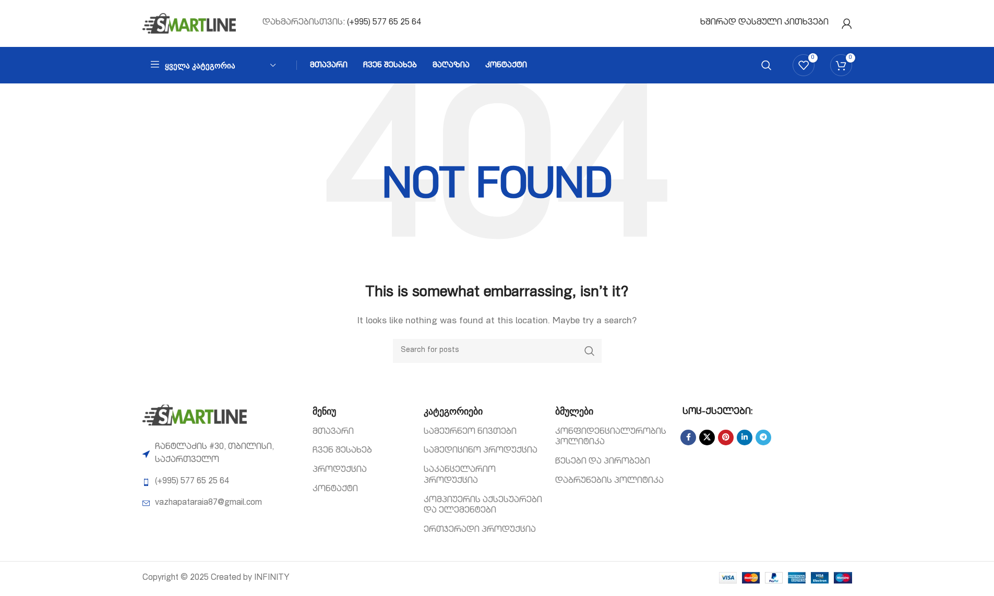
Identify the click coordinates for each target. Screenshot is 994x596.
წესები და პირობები (602, 462)
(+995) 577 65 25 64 (384, 23)
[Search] (766, 65)
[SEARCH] (590, 351)
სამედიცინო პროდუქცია (480, 451)
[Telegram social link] (763, 437)
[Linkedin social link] (744, 437)
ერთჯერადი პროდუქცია (480, 530)
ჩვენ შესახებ (342, 451)
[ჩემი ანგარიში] (846, 23)
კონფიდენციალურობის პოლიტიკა (610, 437)
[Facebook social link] (688, 437)
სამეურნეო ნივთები (470, 432)
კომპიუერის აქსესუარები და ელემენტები (483, 506)
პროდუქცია (340, 470)
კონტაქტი (335, 489)
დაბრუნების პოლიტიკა (609, 481)
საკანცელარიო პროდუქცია (460, 475)
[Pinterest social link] (726, 437)
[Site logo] (189, 24)
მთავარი (333, 432)
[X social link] (707, 437)
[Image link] (194, 415)
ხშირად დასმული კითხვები (764, 23)
